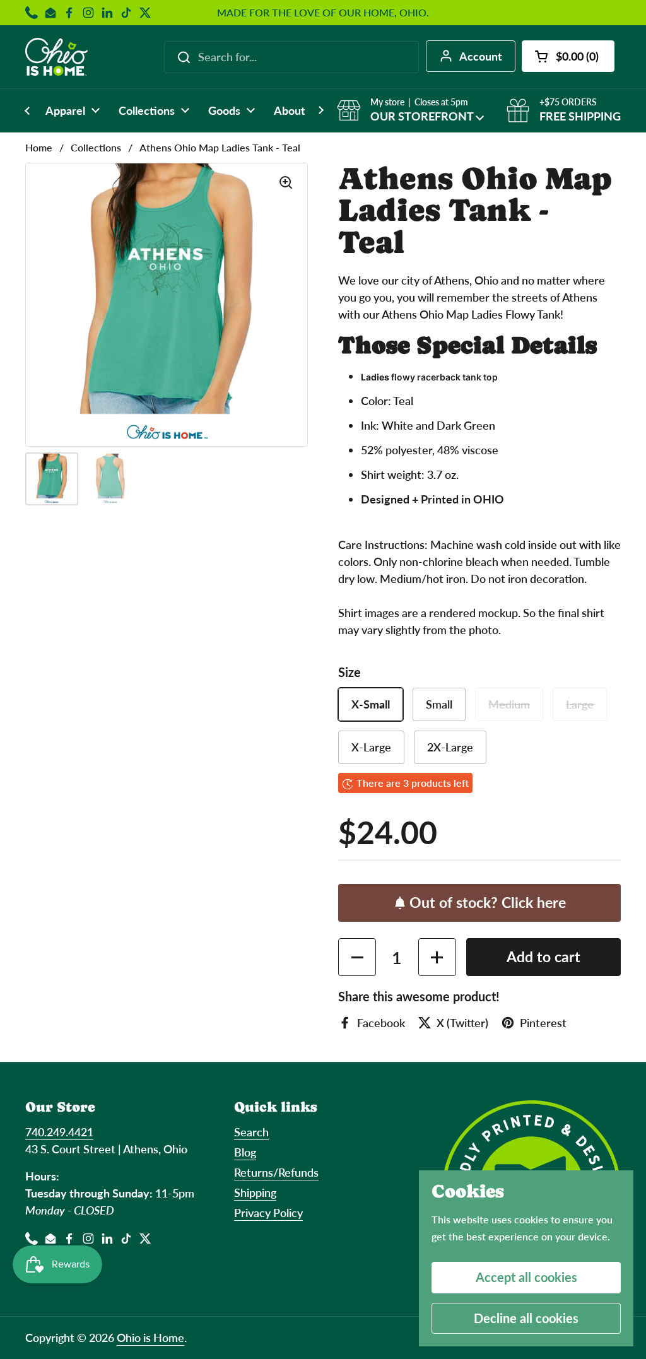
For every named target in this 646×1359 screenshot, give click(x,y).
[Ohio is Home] (56, 57)
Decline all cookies (526, 1318)
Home (38, 147)
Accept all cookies (526, 1277)
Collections (96, 147)
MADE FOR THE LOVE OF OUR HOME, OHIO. (323, 13)
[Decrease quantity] (357, 957)
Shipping (255, 1192)
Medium (509, 704)
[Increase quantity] (437, 957)
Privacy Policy (268, 1213)
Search (251, 1132)
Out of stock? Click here (487, 902)
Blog (245, 1152)
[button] (568, 56)
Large (580, 704)
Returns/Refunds (276, 1172)
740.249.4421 (59, 1132)
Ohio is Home (150, 1337)
